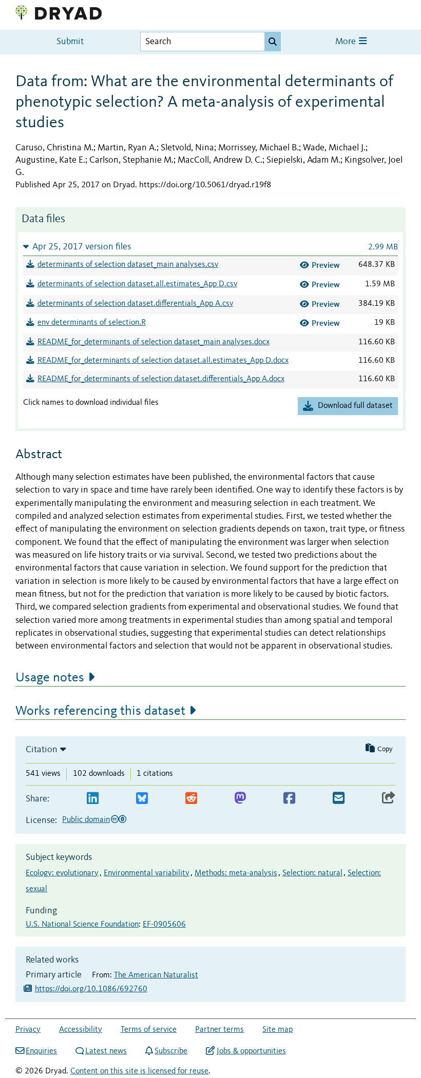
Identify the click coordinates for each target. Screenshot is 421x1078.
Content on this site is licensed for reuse (139, 1071)
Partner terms (219, 1030)
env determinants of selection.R (91, 323)
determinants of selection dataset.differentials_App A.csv (135, 304)
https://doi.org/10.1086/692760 (91, 989)
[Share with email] (339, 798)
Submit (70, 41)
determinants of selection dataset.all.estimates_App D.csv (137, 284)
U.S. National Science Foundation (82, 924)
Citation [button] (42, 749)
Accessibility (80, 1030)
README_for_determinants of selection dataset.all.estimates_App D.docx (163, 361)
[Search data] (272, 41)
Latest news (106, 1051)
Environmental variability (146, 873)
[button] (210, 246)
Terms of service (149, 1030)
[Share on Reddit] (191, 798)
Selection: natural (312, 873)
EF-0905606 (164, 924)
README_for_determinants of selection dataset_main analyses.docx (153, 342)
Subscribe (171, 1051)
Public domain (86, 820)
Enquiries (41, 1051)
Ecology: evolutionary (62, 873)
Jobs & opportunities (251, 1051)
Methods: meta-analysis (236, 873)
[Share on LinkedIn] (93, 798)
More (346, 41)
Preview (326, 265)
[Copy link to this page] (388, 799)
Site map (277, 1030)
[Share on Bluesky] (142, 798)
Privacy (28, 1030)
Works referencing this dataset (100, 711)
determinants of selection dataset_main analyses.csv (127, 265)
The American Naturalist (156, 975)
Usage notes (49, 677)
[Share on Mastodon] (240, 798)
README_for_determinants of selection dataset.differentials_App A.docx (160, 379)
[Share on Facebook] (289, 798)
